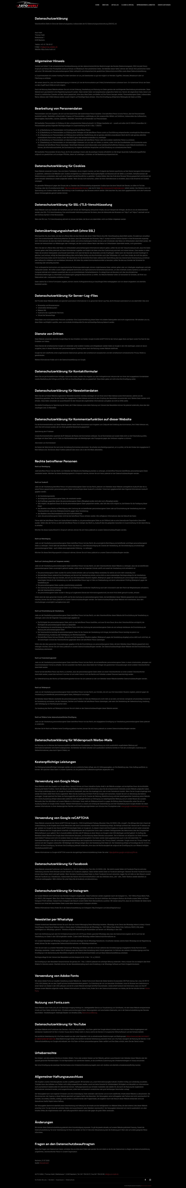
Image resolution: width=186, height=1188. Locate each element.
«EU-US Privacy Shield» (84, 934)
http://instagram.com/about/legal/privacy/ (106, 908)
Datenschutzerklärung (89, 1013)
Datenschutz (70, 1180)
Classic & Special (127, 5)
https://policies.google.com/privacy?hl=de (123, 852)
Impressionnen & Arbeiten (146, 5)
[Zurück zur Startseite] (28, 5)
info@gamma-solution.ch (48, 47)
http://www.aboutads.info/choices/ (76, 188)
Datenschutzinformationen (104, 936)
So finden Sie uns (41, 1180)
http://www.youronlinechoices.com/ (112, 188)
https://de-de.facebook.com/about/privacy (83, 879)
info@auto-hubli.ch (111, 1174)
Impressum (60, 1180)
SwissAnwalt (44, 1163)
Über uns (105, 5)
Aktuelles (115, 5)
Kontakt (51, 1180)
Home (97, 5)
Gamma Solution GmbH (146, 1185)
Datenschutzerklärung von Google (73, 360)
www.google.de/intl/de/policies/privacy (134, 806)
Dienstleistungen (164, 5)
